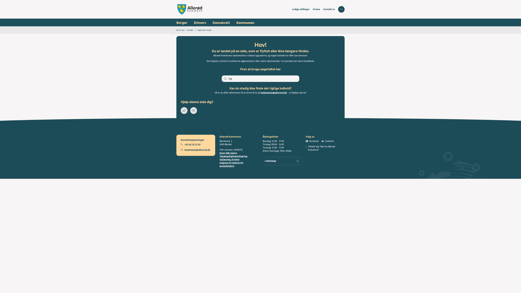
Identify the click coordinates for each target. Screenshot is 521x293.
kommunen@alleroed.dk (197, 150)
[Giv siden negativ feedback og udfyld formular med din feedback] (193, 110)
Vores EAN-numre (228, 153)
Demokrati (221, 23)
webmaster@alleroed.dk (274, 92)
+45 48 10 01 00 (193, 144)
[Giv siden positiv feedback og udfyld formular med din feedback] (184, 110)
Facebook (314, 141)
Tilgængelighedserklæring (233, 156)
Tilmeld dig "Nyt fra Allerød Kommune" (321, 148)
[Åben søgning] (341, 9)
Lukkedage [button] (270, 161)
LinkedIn (329, 141)
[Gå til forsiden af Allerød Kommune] (233, 9)
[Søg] (225, 78)
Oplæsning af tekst (229, 159)
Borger (181, 23)
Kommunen (245, 23)
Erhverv (200, 23)
